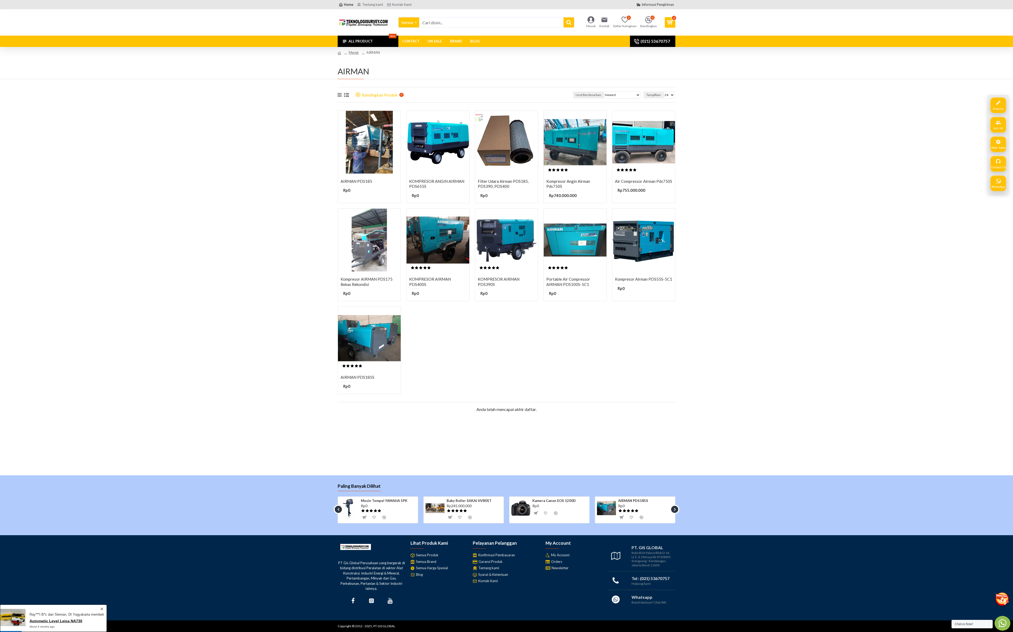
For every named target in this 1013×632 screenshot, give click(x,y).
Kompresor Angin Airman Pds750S (568, 184)
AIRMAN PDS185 (356, 181)
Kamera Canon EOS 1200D (554, 501)
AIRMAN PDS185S (357, 377)
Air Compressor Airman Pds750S (643, 181)
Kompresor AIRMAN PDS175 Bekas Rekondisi (367, 282)
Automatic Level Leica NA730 (56, 621)
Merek (354, 52)
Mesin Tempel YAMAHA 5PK (384, 501)
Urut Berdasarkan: (589, 95)
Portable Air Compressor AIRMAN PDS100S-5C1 (568, 282)
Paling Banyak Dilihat (359, 486)
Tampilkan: (653, 95)
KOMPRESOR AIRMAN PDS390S (498, 282)
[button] (338, 509)
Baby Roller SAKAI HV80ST (469, 501)
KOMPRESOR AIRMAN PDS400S (430, 282)
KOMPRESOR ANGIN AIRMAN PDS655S (436, 184)
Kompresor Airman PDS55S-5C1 (643, 279)
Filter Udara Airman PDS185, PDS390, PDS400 (503, 184)
